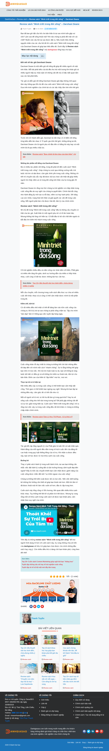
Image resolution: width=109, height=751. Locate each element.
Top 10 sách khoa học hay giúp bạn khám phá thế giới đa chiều (50, 652)
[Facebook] (84, 731)
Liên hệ (44, 704)
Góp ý (43, 707)
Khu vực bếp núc (73, 10)
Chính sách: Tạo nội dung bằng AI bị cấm (89, 716)
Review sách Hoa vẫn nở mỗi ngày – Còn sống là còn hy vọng (49, 680)
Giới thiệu (45, 700)
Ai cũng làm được (56, 10)
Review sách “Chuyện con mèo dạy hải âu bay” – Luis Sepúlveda (27, 680)
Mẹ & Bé (86, 10)
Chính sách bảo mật (83, 704)
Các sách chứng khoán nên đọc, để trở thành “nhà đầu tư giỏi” (71, 652)
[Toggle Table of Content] (41, 56)
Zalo (25, 713)
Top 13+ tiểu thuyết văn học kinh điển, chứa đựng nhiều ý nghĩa (28, 652)
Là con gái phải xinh (37, 10)
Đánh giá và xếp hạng (49, 711)
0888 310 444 (17, 713)
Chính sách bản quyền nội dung (87, 711)
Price (59, 14)
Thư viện (51, 14)
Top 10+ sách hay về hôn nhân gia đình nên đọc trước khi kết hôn (71, 680)
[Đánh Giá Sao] (16, 4)
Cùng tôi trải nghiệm (16, 10)
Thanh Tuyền (26, 29)
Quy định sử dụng (82, 700)
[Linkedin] (93, 731)
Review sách (97, 10)
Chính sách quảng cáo (84, 707)
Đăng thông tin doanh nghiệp (52, 715)
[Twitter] (88, 731)
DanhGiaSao (10, 19)
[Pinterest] (101, 731)
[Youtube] (97, 731)
